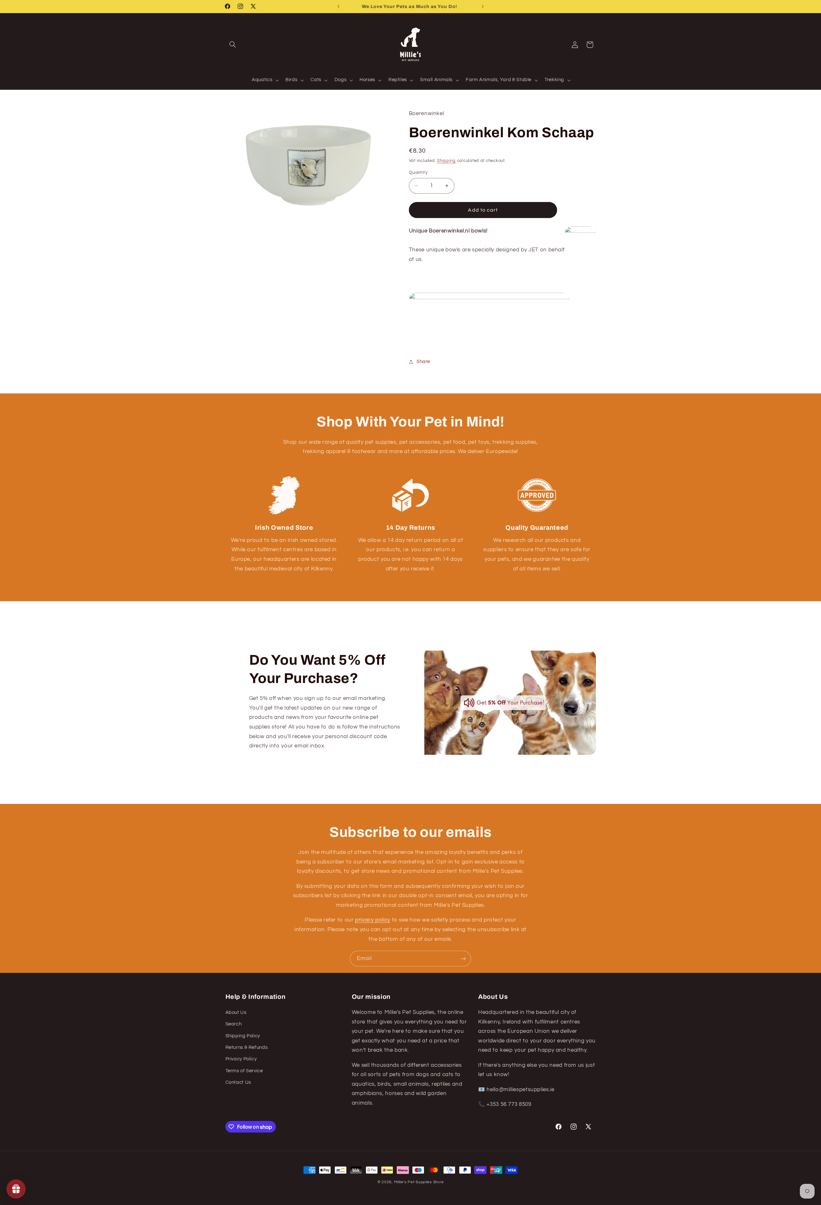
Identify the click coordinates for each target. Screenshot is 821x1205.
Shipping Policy (242, 1035)
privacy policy (372, 920)
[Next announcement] (483, 6)
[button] (232, 44)
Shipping (446, 161)
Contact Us (238, 1082)
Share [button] (423, 361)
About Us (236, 1012)
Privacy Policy (241, 1059)
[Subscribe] (463, 958)
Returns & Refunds (246, 1047)
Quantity (418, 172)
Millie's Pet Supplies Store (419, 1182)
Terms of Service (244, 1070)
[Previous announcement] (338, 6)
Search (233, 1023)
